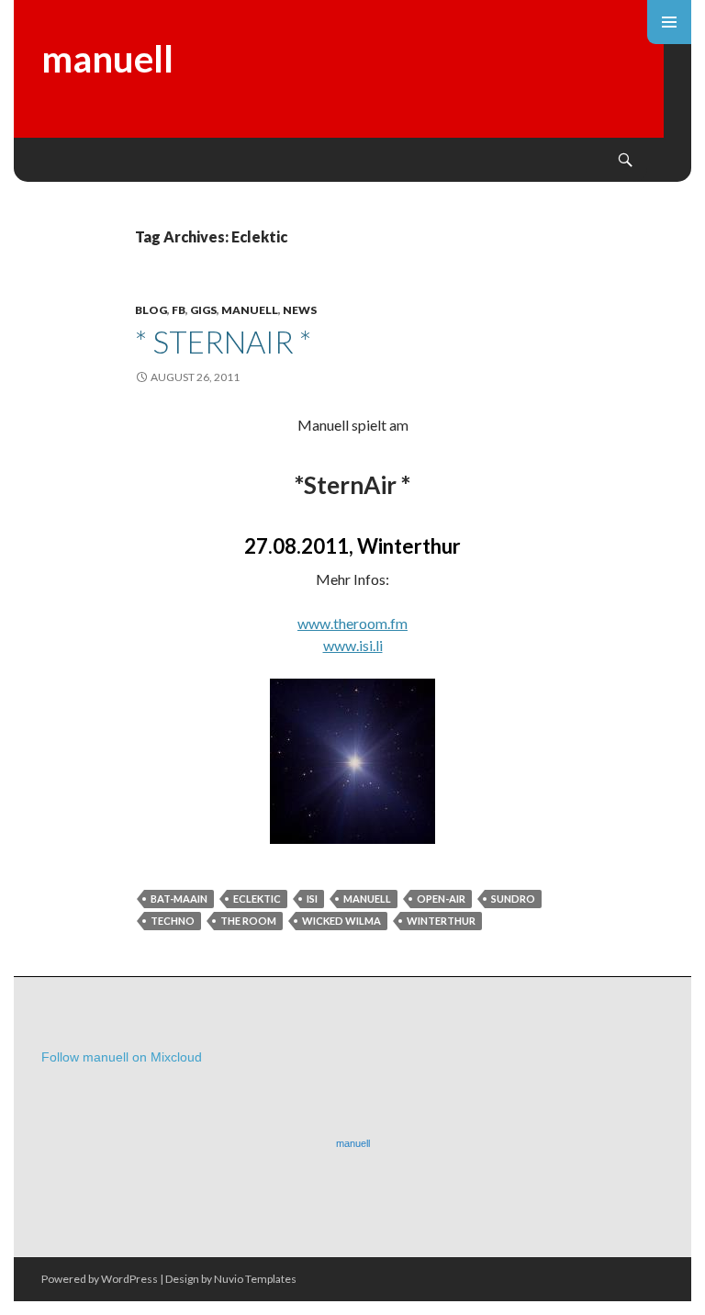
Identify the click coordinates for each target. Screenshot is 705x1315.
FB (178, 310)
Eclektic (257, 899)
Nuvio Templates (255, 1279)
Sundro (513, 899)
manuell (107, 59)
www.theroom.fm (352, 623)
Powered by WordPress (99, 1279)
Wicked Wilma (341, 921)
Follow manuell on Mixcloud (121, 1057)
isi (312, 899)
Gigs (203, 310)
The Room (248, 921)
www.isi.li (353, 645)
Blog (151, 310)
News (300, 310)
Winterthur (441, 921)
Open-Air (441, 899)
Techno (173, 921)
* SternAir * (223, 341)
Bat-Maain (179, 899)
